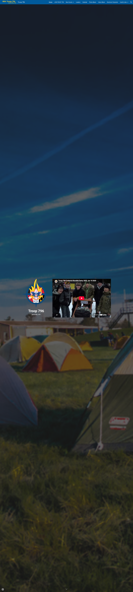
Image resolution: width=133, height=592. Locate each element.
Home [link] (50, 2)
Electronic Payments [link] (112, 2)
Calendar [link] (84, 2)
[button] (131, 2)
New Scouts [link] (69, 2)
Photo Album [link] (92, 2)
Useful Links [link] (123, 2)
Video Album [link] (101, 2)
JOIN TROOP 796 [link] (59, 2)
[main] (36, 312)
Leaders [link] (78, 2)
